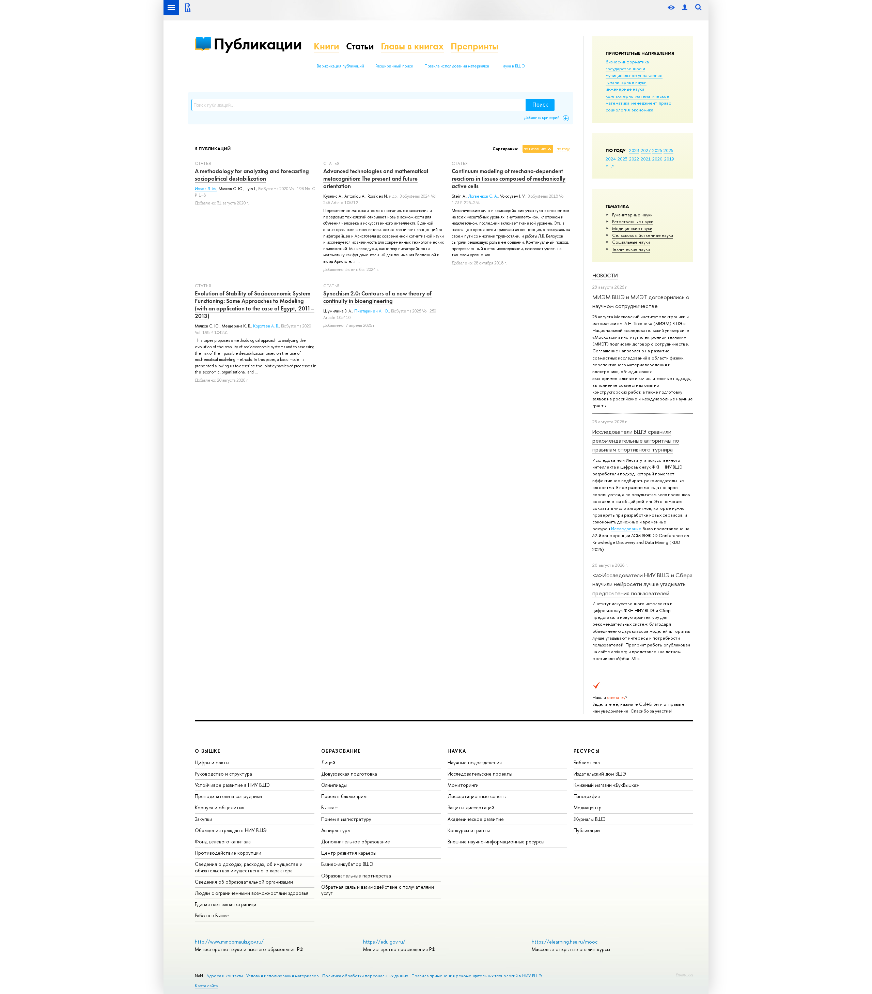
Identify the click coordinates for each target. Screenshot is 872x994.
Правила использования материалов (456, 66)
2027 (646, 150)
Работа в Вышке (212, 915)
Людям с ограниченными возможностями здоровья (251, 893)
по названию (535, 149)
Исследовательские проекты (480, 773)
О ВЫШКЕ (208, 751)
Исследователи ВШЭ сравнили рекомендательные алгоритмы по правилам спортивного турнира (635, 441)
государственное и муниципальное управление (634, 71)
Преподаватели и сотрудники (228, 796)
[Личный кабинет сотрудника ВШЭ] (685, 7)
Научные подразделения (475, 762)
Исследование (626, 528)
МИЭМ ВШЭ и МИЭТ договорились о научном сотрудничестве (640, 301)
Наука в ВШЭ (512, 66)
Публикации (258, 43)
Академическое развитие (476, 819)
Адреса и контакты (224, 976)
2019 (669, 159)
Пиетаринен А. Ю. (371, 311)
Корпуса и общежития (219, 807)
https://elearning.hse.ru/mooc (564, 941)
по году (563, 149)
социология (618, 110)
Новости (605, 275)
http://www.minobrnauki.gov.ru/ (229, 941)
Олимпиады (334, 785)
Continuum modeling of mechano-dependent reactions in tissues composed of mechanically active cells (508, 178)
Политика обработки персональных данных (365, 976)
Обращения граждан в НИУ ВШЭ (231, 830)
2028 (634, 150)
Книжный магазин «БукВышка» (606, 785)
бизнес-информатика (627, 62)
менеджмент (644, 103)
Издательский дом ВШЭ (600, 773)
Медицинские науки (632, 228)
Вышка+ (329, 807)
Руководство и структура (223, 773)
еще (610, 166)
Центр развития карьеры (348, 853)
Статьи (360, 46)
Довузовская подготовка (349, 773)
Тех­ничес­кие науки (631, 249)
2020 (657, 159)
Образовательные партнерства (356, 875)
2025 (668, 150)
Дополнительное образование (355, 841)
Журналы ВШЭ (590, 819)
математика (617, 103)
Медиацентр (588, 807)
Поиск (540, 105)
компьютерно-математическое (637, 96)
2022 (634, 159)
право (665, 103)
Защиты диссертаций (471, 807)
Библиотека (587, 762)
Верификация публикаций (340, 66)
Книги (326, 46)
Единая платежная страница (225, 904)
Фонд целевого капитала (223, 841)
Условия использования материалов (282, 976)
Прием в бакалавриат (345, 796)
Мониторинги (463, 785)
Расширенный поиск (394, 66)
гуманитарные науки (626, 82)
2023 (622, 159)
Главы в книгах (412, 46)
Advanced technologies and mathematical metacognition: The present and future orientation (375, 178)
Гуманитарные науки (632, 215)
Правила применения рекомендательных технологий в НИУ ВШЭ (476, 976)
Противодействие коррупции (228, 853)
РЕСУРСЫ (587, 751)
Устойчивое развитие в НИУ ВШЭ (232, 785)
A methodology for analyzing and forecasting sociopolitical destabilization (252, 174)
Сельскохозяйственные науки (642, 235)
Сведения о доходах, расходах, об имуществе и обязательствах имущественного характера (248, 867)
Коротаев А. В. (266, 326)
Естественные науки (632, 221)
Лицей (328, 762)
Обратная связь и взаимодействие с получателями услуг (377, 890)
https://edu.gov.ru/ (384, 941)
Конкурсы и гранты (469, 830)
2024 (611, 159)
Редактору (684, 974)
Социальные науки (631, 242)
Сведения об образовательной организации (244, 881)
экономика (642, 110)
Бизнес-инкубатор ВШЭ (347, 864)
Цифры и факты (212, 762)
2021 (646, 159)
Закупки (203, 819)
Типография (587, 796)
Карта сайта (206, 986)
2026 (657, 150)
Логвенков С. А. (483, 196)
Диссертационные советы (477, 796)
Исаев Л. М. (206, 189)
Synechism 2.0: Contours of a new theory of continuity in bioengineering (377, 297)
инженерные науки (625, 89)
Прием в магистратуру (346, 819)
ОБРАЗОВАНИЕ (341, 751)
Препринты (474, 46)
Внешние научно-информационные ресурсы (496, 841)
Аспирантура (335, 830)
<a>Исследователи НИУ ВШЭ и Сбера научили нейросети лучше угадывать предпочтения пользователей (642, 584)
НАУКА (457, 751)
